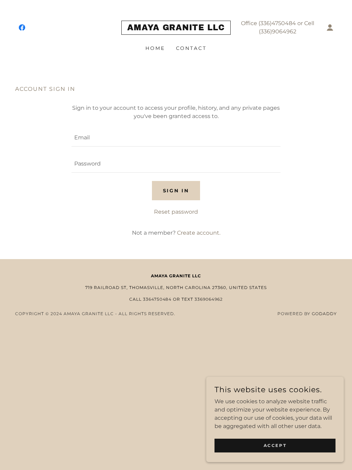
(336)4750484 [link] (277, 23)
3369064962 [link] (209, 299)
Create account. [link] (198, 232)
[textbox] (176, 138)
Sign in (176, 191)
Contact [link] (191, 48)
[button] (330, 27)
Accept (275, 445)
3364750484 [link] (157, 299)
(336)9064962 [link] (277, 31)
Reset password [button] (176, 212)
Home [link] (155, 48)
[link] (22, 27)
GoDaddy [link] (324, 313)
